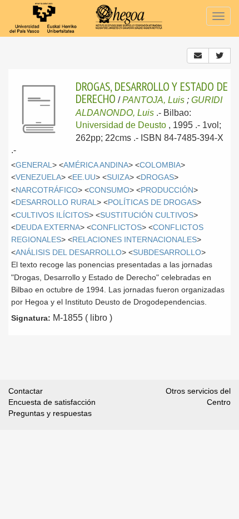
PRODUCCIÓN (167, 190)
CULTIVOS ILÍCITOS (52, 215)
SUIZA (118, 177)
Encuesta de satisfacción (52, 402)
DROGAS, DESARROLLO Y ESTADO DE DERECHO (152, 92)
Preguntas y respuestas (50, 413)
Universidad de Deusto (121, 125)
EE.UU (84, 177)
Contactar (25, 390)
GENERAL (34, 165)
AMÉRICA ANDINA (95, 165)
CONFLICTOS (116, 227)
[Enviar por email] (198, 55)
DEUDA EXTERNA (48, 227)
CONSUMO (109, 190)
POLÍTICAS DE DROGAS (152, 202)
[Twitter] (219, 55)
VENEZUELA (38, 177)
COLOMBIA (160, 165)
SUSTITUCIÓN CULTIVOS (146, 215)
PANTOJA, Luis (153, 100)
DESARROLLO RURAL (56, 202)
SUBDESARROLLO (167, 252)
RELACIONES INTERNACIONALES (134, 240)
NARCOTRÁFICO (47, 190)
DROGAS (157, 177)
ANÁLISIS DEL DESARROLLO (69, 252)
